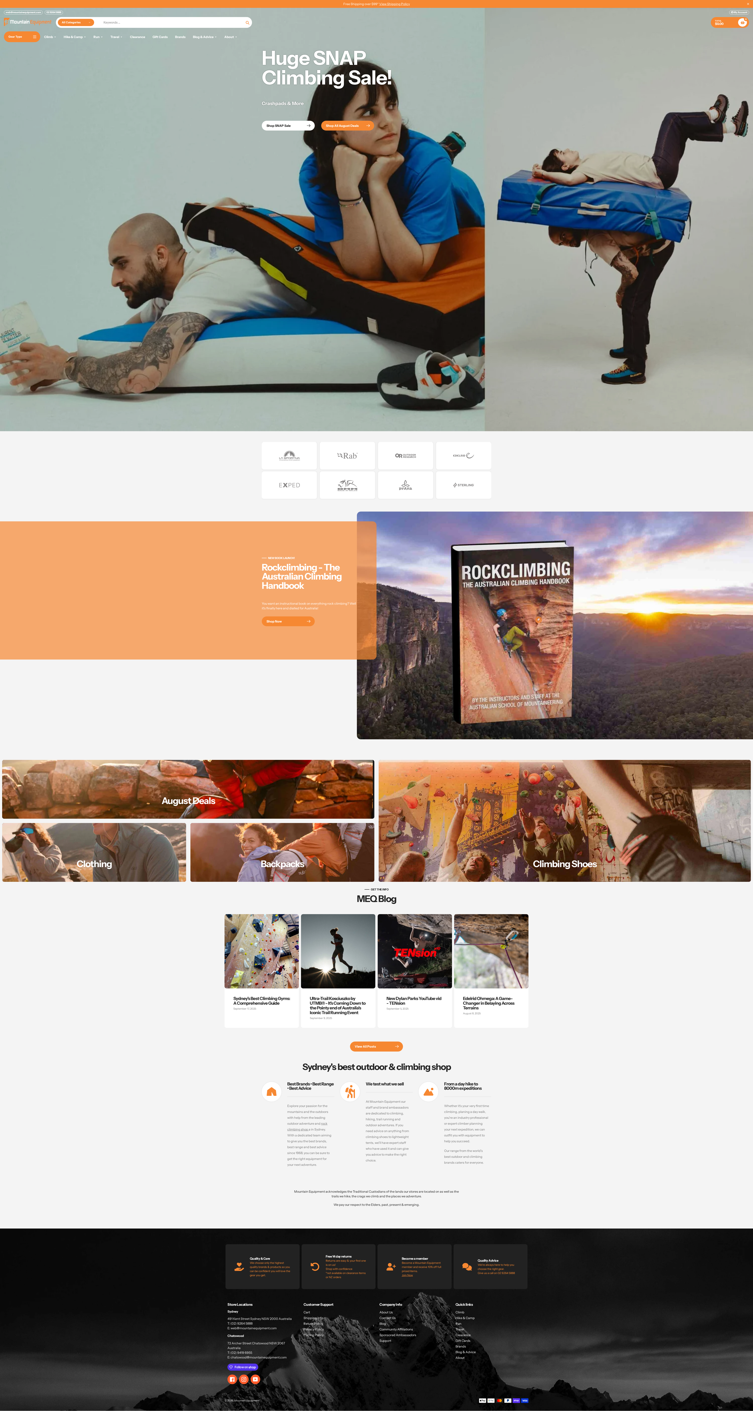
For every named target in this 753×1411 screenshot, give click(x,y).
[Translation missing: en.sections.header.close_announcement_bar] (748, 4)
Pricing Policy (314, 1335)
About (460, 1358)
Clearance (463, 1335)
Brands (461, 1346)
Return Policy (313, 1324)
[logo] (289, 455)
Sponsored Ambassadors (397, 1335)
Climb (460, 1312)
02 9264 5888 (53, 12)
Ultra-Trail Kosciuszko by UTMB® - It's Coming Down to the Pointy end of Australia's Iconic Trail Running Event (338, 1005)
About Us (386, 1312)
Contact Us (387, 1318)
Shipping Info (313, 1318)
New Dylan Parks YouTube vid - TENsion (414, 1001)
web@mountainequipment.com (23, 12)
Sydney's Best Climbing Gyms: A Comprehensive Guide (261, 1001)
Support (385, 1341)
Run (458, 1324)
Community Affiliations (396, 1329)
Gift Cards (463, 1341)
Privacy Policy (314, 1329)
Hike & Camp (465, 1318)
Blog (382, 1324)
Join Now (407, 1275)
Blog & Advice (466, 1352)
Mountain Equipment (246, 1400)
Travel (460, 1329)
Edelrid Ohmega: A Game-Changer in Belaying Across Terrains (488, 1003)
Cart (307, 1312)
